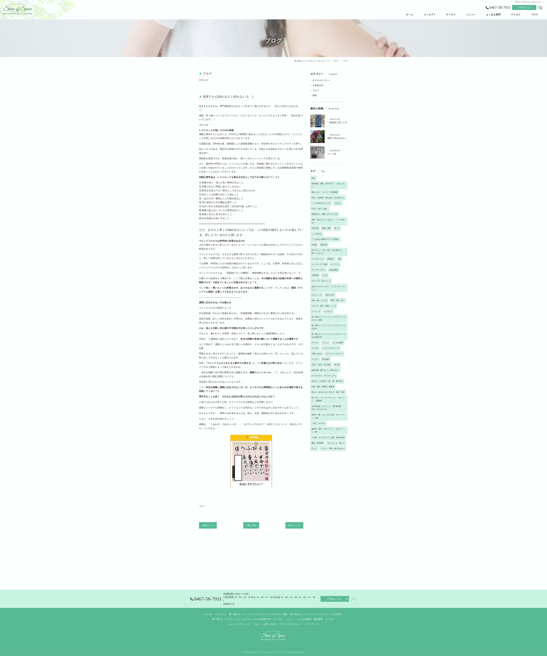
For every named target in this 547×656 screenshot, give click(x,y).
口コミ (314, 448)
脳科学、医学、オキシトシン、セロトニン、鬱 (327, 430)
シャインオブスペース (330, 348)
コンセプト (328, 311)
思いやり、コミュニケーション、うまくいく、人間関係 (328, 399)
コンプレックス (318, 259)
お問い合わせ (317, 354)
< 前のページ (208, 525)
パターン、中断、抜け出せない (332, 448)
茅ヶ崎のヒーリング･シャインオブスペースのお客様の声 (328, 335)
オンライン (335, 264)
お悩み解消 (333, 270)
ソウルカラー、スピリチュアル (324, 376)
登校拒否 (323, 245)
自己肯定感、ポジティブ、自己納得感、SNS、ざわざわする (327, 407)
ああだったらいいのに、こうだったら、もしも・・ (328, 288)
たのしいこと (317, 295)
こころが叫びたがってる (321, 203)
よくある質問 (338, 343)
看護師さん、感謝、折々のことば (325, 214)
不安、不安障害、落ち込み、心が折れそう (328, 198)
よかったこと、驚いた (336, 443)
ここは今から (317, 234)
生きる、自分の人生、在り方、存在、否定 (328, 392)
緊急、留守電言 (318, 443)
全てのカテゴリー (321, 80)
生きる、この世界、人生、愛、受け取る (327, 381)
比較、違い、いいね (319, 300)
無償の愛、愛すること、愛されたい (325, 370)
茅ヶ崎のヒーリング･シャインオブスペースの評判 (328, 327)
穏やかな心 (330, 295)
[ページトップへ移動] (354, 599)
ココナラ (315, 359)
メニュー (325, 343)
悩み (313, 178)
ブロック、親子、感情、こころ (324, 306)
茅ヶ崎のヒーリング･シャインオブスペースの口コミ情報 (328, 318)
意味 (339, 259)
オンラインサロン (318, 270)
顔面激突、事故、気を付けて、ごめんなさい (328, 185)
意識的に (330, 259)
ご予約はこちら (524, 7)
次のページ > (294, 525)
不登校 (314, 245)
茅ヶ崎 (337, 365)
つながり (337, 203)
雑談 (315, 95)
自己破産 (325, 359)
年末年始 (315, 228)
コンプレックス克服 (319, 264)
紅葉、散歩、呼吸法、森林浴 (323, 387)
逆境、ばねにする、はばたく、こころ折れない (328, 221)
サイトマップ (312, 624)
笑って (337, 228)
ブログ (202, 506)
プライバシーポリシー (334, 354)
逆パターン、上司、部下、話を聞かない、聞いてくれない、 (328, 251)
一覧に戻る (251, 525)
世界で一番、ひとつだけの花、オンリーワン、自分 (328, 416)
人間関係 (315, 275)
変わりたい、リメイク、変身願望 (325, 192)
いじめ (324, 275)
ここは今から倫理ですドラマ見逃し (325, 239)
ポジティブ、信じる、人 (321, 281)
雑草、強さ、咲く (338, 300)
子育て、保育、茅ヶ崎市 (321, 365)
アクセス (315, 348)
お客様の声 (318, 85)
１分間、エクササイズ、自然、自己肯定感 (328, 437)
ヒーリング (316, 311)
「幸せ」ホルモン (318, 423)
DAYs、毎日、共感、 (320, 209)
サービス (315, 343)
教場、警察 (326, 228)
